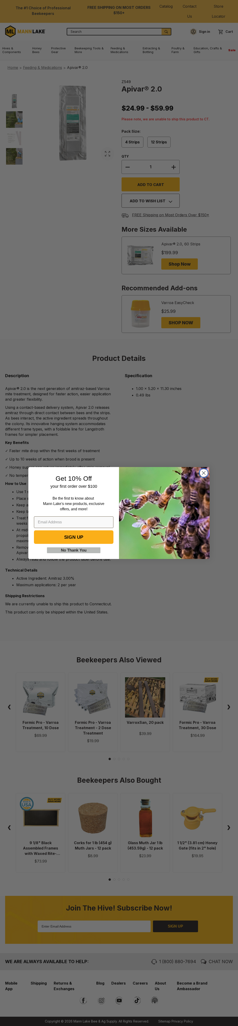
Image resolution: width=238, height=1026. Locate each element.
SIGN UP (73, 537)
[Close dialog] (204, 473)
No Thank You (73, 550)
